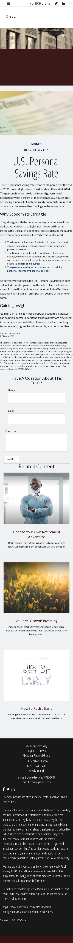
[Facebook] (70, 3)
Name (11, 390)
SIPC (6, 894)
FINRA (66, 889)
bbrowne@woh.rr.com (39, 782)
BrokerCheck (9, 802)
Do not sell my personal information (26, 881)
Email (11, 410)
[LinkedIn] (63, 3)
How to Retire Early (36, 708)
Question (10, 431)
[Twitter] (56, 3)
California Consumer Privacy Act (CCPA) (43, 871)
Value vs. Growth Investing (36, 620)
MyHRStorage (39, 3)
